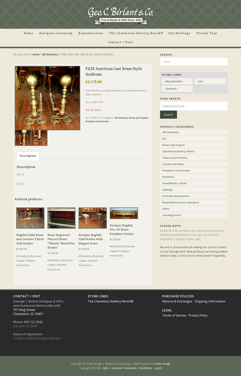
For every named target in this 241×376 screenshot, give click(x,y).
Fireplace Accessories (97, 121)
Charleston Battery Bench (178, 151)
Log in (158, 368)
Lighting (167, 189)
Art (164, 138)
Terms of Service (174, 315)
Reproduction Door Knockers (180, 202)
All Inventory (50, 54)
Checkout (171, 88)
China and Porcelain (174, 157)
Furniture (168, 177)
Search (168, 114)
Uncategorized (171, 215)
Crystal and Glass (173, 164)
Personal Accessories (175, 196)
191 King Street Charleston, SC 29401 (28, 312)
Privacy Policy (198, 315)
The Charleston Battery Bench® (110, 301)
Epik (105, 368)
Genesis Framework (124, 368)
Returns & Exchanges (177, 301)
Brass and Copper (139, 117)
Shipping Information (210, 301)
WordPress (145, 368)
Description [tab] (28, 155)
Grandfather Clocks (174, 183)
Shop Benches (173, 81)
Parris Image (162, 363)
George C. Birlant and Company (120, 16)
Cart (200, 81)
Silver (166, 208)
